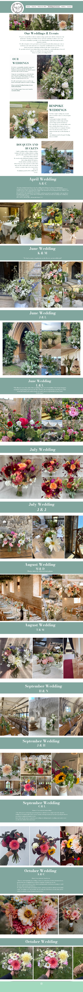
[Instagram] (41, 983)
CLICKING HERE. (15, 90)
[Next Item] (71, 22)
